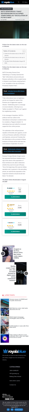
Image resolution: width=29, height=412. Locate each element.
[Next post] (26, 273)
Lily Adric (4, 19)
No (12, 409)
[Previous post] (2, 253)
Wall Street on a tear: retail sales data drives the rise (18, 309)
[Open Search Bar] (18, 2)
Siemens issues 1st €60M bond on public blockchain (18, 300)
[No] (27, 406)
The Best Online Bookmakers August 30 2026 (15, 62)
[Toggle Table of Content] (23, 51)
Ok (8, 409)
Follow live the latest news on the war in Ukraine (15, 54)
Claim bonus (15, 197)
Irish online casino (15, 380)
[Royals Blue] (8, 2)
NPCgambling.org (14, 373)
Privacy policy (18, 409)
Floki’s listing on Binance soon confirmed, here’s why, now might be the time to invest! (18, 336)
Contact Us (13, 385)
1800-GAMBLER (14, 370)
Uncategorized (6, 8)
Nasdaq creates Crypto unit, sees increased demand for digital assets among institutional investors (10, 273)
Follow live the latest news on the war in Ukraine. (15, 58)
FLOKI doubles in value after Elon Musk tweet (19, 326)
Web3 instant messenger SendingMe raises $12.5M (16, 317)
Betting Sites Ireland (15, 376)
